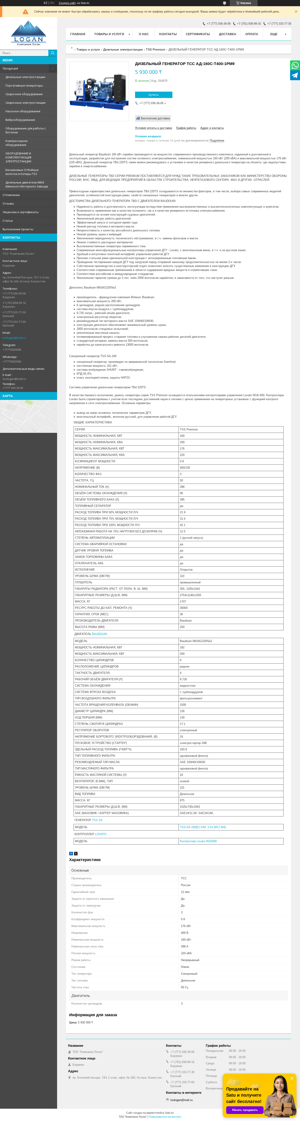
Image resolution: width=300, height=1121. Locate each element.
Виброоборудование (20, 120)
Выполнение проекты (18, 229)
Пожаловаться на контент (165, 1116)
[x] (76, 854)
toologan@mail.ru (14, 338)
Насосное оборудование (22, 111)
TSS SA (97, 820)
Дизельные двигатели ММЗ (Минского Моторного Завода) (26, 184)
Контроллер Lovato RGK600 (198, 841)
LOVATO (100, 834)
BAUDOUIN (99, 634)
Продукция (10, 68)
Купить (154, 95)
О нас (144, 34)
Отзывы (8, 203)
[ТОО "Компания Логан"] (28, 31)
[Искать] (52, 53)
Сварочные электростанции (25, 103)
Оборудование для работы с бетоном (25, 130)
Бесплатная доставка (155, 118)
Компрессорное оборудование (16, 143)
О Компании (11, 195)
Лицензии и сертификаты (21, 212)
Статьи (8, 221)
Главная (77, 34)
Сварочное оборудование (24, 94)
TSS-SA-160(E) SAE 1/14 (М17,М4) (203, 827)
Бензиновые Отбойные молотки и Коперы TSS (22, 172)
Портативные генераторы (24, 85)
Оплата (251, 34)
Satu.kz (169, 1112)
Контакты (168, 34)
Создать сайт (67, 3)
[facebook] (71, 854)
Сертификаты (198, 34)
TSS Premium (155, 49)
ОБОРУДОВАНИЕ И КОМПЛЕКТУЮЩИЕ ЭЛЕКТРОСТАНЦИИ (18, 157)
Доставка (227, 34)
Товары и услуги (109, 34)
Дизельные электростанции (25, 77)
